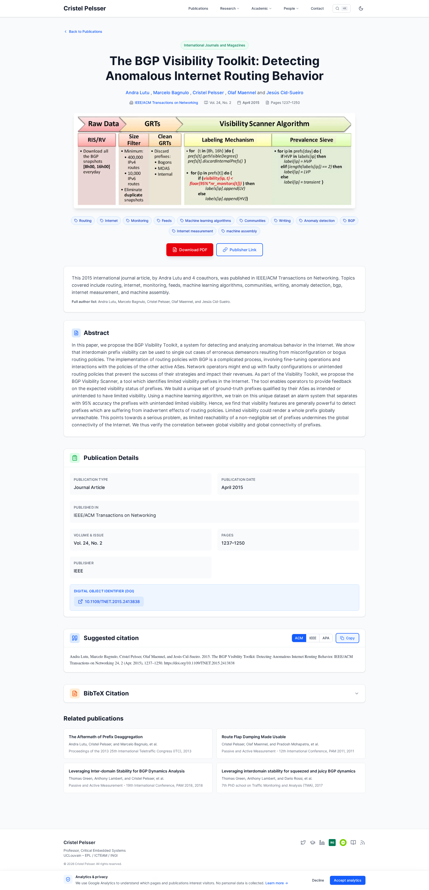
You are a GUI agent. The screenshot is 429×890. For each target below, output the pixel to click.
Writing (285, 220)
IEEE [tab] (312, 638)
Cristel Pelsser (85, 8)
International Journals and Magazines (214, 45)
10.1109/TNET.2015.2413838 (112, 601)
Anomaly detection (319, 220)
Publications (198, 8)
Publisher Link (243, 249)
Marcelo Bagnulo (171, 92)
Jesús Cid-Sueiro (284, 92)
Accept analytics (347, 880)
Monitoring (139, 220)
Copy (350, 638)
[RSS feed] (362, 842)
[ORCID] (343, 842)
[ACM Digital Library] (353, 842)
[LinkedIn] (322, 842)
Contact (317, 8)
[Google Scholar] (312, 842)
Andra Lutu (137, 92)
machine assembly (241, 231)
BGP (351, 220)
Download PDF (193, 249)
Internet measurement (195, 231)
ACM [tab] (299, 638)
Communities (255, 220)
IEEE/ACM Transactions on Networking (166, 102)
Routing (85, 220)
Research (228, 8)
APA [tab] (325, 638)
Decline (318, 880)
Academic (259, 8)
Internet (111, 220)
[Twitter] (303, 842)
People (289, 8)
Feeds (167, 220)
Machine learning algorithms (208, 220)
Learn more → (276, 883)
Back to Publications (85, 31)
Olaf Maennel (242, 92)
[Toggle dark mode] (361, 8)
